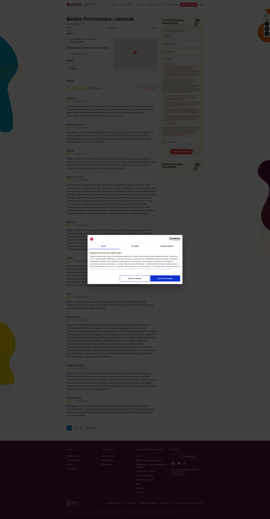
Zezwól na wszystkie (165, 278)
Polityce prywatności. (163, 269)
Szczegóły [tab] (135, 246)
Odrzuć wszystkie (134, 278)
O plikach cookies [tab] (166, 246)
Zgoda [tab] (103, 246)
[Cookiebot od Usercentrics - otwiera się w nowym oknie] (171, 239)
